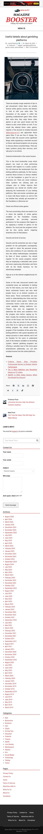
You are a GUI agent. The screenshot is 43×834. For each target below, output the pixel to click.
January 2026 (9, 525)
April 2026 (8, 519)
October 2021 (9, 639)
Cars (6, 726)
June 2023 (8, 596)
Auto (6, 718)
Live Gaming (9, 744)
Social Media (9, 755)
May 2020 (8, 670)
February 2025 (10, 548)
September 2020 (11, 660)
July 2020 (8, 665)
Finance (7, 739)
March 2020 (9, 676)
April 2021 (8, 646)
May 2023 (8, 599)
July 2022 (8, 623)
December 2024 (10, 554)
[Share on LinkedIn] (23, 386)
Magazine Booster (26, 829)
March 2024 (9, 575)
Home (5, 780)
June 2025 (8, 538)
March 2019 (9, 707)
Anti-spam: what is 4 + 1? (12, 496)
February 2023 (10, 607)
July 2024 (8, 567)
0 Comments (34, 47)
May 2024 (8, 570)
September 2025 (11, 533)
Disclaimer (6, 796)
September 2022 (11, 620)
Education (8, 734)
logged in (15, 431)
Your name (7, 452)
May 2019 (8, 702)
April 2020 (8, 673)
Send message (10, 505)
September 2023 (11, 588)
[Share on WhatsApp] (28, 386)
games (7, 47)
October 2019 (9, 689)
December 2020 (10, 652)
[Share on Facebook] (14, 386)
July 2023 (8, 593)
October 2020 (9, 657)
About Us (6, 793)
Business (8, 723)
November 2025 (10, 530)
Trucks (7, 763)
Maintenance (9, 747)
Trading (7, 760)
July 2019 (8, 697)
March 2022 (9, 628)
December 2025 (10, 527)
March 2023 (9, 604)
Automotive (9, 721)
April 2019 (8, 705)
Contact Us (7, 777)
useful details (19, 47)
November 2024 (10, 556)
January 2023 (9, 609)
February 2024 (10, 578)
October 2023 (9, 586)
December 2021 (10, 633)
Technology (9, 758)
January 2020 (9, 681)
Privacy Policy (8, 773)
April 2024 (8, 572)
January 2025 (9, 551)
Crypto (7, 728)
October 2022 (9, 617)
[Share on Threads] (17, 390)
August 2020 (9, 662)
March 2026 (9, 522)
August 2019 (9, 694)
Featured (12, 45)
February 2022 (10, 631)
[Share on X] (18, 386)
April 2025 (8, 543)
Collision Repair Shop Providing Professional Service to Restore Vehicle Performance (22, 364)
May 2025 (8, 540)
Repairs (7, 750)
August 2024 (9, 564)
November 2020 (10, 654)
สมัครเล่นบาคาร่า (12, 133)
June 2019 (8, 700)
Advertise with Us (9, 786)
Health (7, 742)
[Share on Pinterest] (33, 386)
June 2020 (8, 668)
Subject (6, 468)
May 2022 (8, 625)
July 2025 (8, 535)
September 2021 (11, 641)
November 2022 (10, 615)
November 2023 (10, 583)
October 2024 (9, 559)
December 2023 (10, 580)
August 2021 (9, 644)
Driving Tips (9, 731)
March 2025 (9, 546)
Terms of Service (9, 783)
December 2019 (10, 684)
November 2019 (10, 686)
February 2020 (10, 678)
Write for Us (7, 790)
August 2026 (9, 517)
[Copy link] (22, 390)
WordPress (19, 831)
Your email (7, 460)
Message (6, 476)
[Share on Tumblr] (13, 390)
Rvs (6, 752)
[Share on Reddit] (8, 390)
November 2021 (10, 636)
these (12, 47)
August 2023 (9, 591)
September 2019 (11, 692)
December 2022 (10, 612)
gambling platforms (29, 45)
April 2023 (8, 601)
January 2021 (9, 649)
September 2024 (11, 562)
